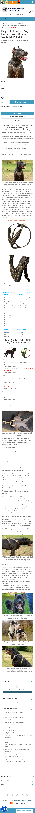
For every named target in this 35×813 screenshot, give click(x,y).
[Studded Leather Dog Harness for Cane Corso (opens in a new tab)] (17, 603)
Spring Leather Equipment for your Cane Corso (17, 733)
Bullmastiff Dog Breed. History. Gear (14, 756)
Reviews (17, 120)
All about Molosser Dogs (11, 754)
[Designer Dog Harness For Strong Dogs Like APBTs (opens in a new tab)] (17, 170)
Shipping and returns (17, 117)
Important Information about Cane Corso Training (18, 727)
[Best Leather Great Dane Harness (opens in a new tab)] (17, 630)
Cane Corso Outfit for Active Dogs (14, 717)
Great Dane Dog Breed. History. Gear (15, 761)
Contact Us (19, 15)
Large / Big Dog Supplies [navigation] (11, 23)
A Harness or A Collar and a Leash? (14, 712)
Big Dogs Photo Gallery (11, 714)
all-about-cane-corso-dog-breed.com (22, 800)
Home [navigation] (4, 24)
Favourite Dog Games (10, 720)
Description (17, 113)
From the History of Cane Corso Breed (15, 722)
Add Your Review (17, 106)
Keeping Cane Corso (10, 730)
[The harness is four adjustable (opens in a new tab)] (18, 235)
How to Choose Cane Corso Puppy (14, 725)
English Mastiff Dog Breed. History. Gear (15, 759)
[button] (32, 19)
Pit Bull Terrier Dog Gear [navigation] (22, 23)
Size (2, 89)
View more (17, 692)
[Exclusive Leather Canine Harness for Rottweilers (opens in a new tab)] (17, 656)
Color (3, 82)
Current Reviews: (6, 106)
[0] (30, 13)
